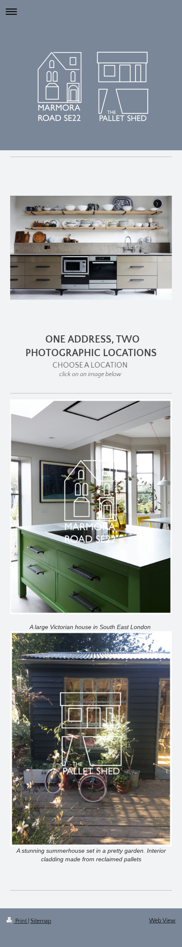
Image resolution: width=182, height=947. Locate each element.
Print (21, 921)
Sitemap (40, 921)
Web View (162, 920)
